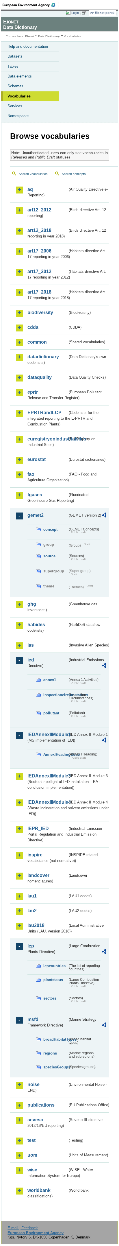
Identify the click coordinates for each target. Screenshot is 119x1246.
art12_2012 (39, 209)
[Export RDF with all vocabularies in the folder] (104, 516)
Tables (13, 66)
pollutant (51, 713)
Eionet (29, 36)
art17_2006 (39, 250)
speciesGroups (55, 1067)
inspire (34, 854)
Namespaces (18, 116)
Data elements (20, 76)
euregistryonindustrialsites (47, 438)
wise (32, 1169)
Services (15, 106)
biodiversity (40, 312)
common (37, 342)
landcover (38, 875)
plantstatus (53, 980)
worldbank (39, 1190)
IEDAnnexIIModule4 (47, 802)
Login (75, 12)
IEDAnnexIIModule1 (47, 734)
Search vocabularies (33, 174)
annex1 (49, 680)
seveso (35, 1119)
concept (50, 529)
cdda (32, 327)
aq (30, 189)
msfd (32, 1019)
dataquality (39, 377)
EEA (31, 5)
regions (50, 1053)
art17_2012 (39, 271)
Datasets (15, 56)
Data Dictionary (49, 36)
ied (30, 659)
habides (36, 624)
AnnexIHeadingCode (55, 754)
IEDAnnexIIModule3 (47, 775)
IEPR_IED (38, 828)
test (31, 1140)
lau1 (32, 895)
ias (30, 645)
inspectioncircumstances (55, 695)
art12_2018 (39, 230)
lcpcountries (54, 966)
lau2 (32, 910)
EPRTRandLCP (44, 412)
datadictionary (43, 356)
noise (33, 1084)
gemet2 (35, 515)
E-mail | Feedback (23, 1228)
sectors (49, 998)
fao (30, 474)
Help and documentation (28, 46)
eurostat (36, 459)
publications (41, 1105)
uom (32, 1155)
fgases (34, 494)
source (49, 556)
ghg (31, 604)
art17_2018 (39, 292)
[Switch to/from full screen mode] (85, 13)
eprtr (32, 392)
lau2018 (35, 925)
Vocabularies (19, 96)
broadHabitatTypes (55, 1039)
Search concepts (74, 174)
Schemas (15, 86)
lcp (30, 945)
